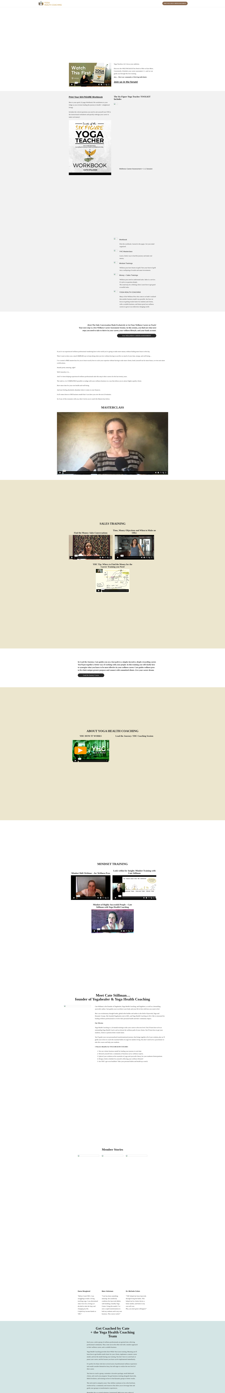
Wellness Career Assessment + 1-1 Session (135, 169)
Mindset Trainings (126, 263)
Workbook (123, 240)
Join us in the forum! (126, 82)
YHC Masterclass (125, 251)
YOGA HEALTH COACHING (130, 292)
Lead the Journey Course (91, 675)
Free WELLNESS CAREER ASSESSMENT (136, 335)
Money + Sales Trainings (128, 275)
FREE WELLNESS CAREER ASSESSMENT (175, 3)
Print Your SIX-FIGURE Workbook (86, 97)
